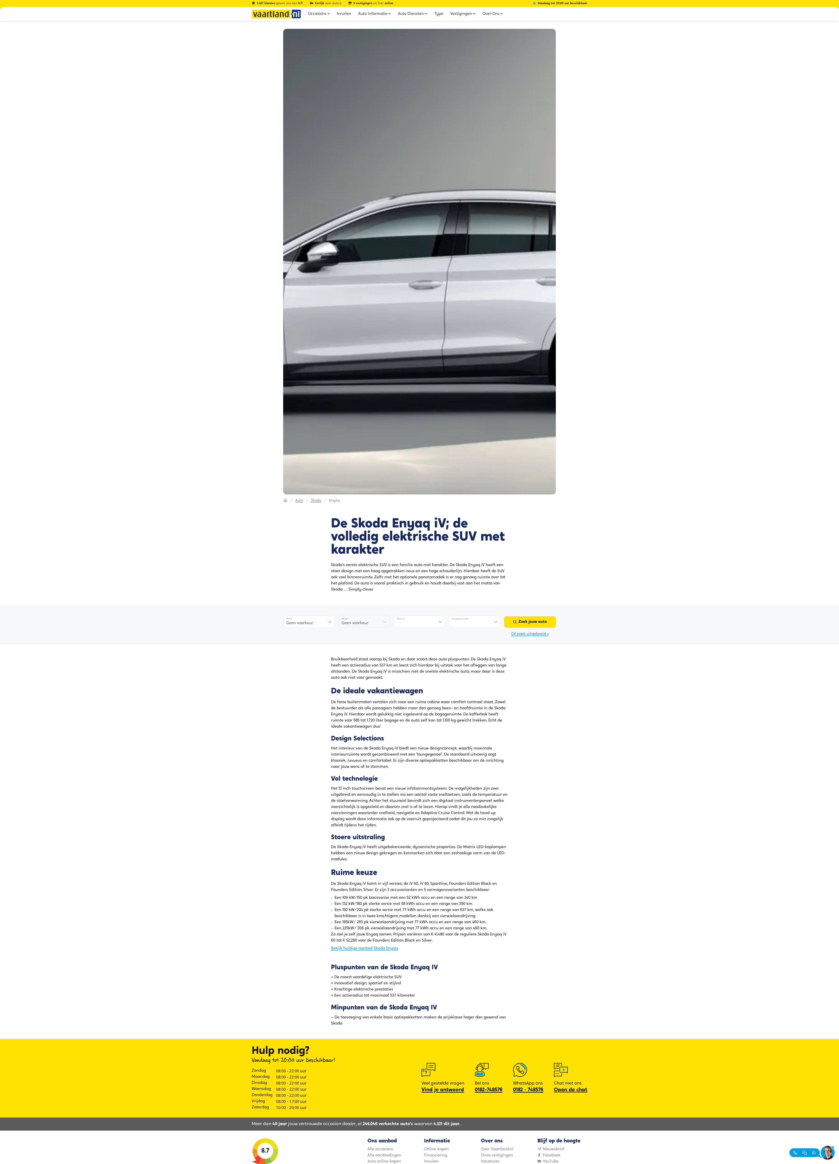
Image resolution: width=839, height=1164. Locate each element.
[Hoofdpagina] (285, 500)
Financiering (435, 1155)
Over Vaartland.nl (497, 1149)
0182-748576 (489, 1090)
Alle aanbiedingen (384, 1155)
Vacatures (490, 1162)
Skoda (316, 500)
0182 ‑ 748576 (528, 1090)
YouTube (550, 1162)
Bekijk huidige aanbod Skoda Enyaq (364, 948)
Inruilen (431, 1162)
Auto (299, 500)
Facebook (551, 1155)
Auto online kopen (384, 1162)
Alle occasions (380, 1149)
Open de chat (570, 1090)
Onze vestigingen (497, 1155)
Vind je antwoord (442, 1090)
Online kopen (436, 1149)
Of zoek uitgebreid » (530, 634)
